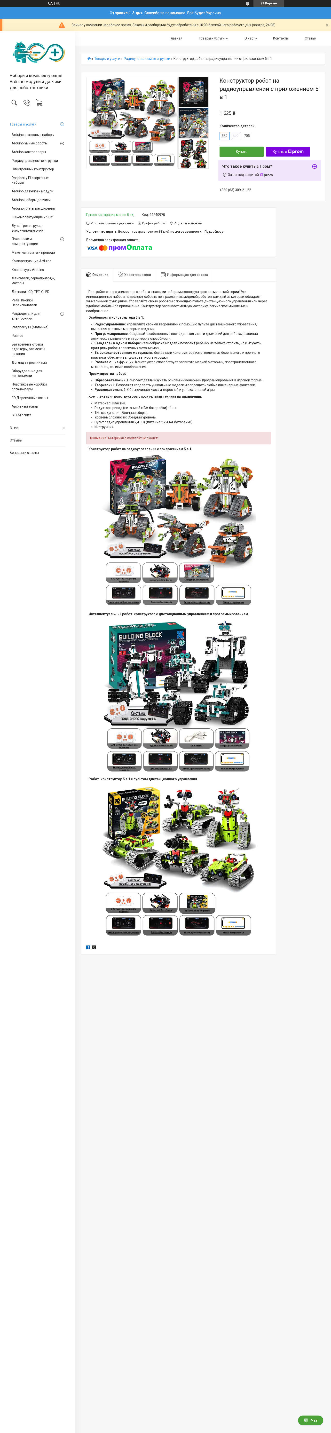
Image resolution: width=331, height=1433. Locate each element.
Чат (314, 1420)
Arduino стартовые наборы (33, 135)
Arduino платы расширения (33, 208)
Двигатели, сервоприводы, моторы (33, 280)
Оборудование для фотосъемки (27, 373)
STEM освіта (22, 415)
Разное (17, 336)
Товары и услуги (23, 124)
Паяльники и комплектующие (25, 241)
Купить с (280, 152)
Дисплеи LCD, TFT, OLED (30, 292)
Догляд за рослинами (29, 362)
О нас (14, 428)
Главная (176, 38)
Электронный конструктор (33, 169)
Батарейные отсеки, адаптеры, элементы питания (28, 349)
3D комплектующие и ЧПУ (32, 217)
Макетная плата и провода (33, 252)
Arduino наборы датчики (31, 200)
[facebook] (88, 948)
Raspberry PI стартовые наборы (30, 180)
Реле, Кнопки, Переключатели (24, 302)
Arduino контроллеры (29, 152)
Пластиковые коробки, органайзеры (29, 386)
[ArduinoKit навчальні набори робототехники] (37, 52)
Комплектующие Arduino (31, 261)
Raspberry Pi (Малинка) (30, 327)
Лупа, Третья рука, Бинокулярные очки (27, 228)
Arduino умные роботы (29, 143)
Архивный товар (25, 406)
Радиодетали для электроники (26, 316)
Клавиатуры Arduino (28, 270)
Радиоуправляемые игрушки (35, 161)
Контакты (281, 38)
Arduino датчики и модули (32, 191)
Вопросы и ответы (24, 453)
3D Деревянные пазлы (30, 398)
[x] (94, 948)
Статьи (310, 38)
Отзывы (16, 440)
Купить (241, 152)
